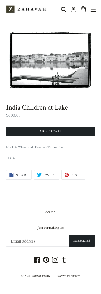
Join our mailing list (51, 228)
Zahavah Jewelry (41, 276)
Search (50, 211)
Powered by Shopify (68, 276)
